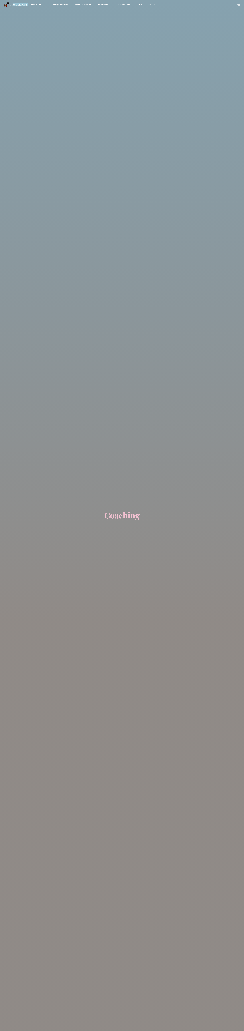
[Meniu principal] (238, 5)
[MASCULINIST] (6, 4)
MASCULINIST (18, 4)
